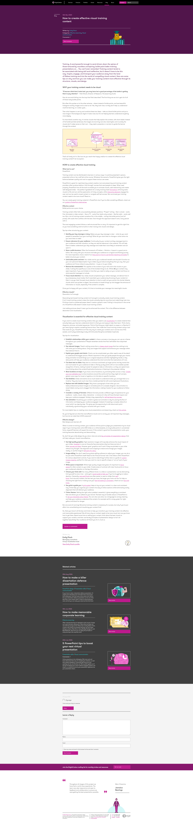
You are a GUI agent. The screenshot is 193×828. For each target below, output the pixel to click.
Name (64, 737)
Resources (99, 2)
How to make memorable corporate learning (77, 613)
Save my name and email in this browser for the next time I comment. (81, 749)
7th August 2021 (66, 697)
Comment (65, 719)
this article (122, 410)
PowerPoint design (68, 589)
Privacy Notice (94, 818)
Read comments (68, 41)
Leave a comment (70, 526)
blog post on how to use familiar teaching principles (109, 255)
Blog (107, 2)
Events (92, 2)
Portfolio (85, 2)
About (112, 2)
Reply (65, 708)
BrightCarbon (58, 2)
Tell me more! (118, 767)
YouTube (118, 817)
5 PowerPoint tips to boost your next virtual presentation (78, 646)
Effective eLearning (76, 33)
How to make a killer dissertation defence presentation (74, 581)
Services (70, 2)
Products (78, 2)
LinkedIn (113, 817)
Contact (122, 2)
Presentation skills (80, 589)
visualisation (111, 321)
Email (64, 743)
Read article (112, 600)
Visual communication (81, 654)
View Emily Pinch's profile (71, 544)
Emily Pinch (73, 31)
